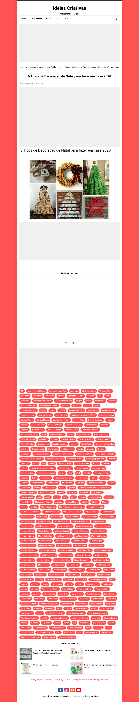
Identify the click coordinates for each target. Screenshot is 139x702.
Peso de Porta (67, 589)
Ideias (47, 497)
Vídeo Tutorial (49, 637)
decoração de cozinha (105, 454)
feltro (34, 478)
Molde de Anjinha (108, 517)
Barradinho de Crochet (49, 406)
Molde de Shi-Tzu (83, 555)
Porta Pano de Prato (28, 604)
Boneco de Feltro (55, 425)
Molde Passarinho (28, 570)
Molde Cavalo (56, 517)
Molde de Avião (27, 521)
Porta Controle (109, 594)
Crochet (101, 449)
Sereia (57, 623)
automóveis (100, 401)
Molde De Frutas (62, 541)
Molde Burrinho (91, 512)
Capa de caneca (103, 439)
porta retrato (81, 604)
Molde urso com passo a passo (45, 665)
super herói (84, 623)
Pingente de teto (102, 589)
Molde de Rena (66, 555)
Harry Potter (97, 492)
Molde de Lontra (96, 546)
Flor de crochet (37, 483)
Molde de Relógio (49, 555)
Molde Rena (109, 570)
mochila (34, 507)
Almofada (37, 396)
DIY (43, 463)
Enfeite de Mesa (65, 468)
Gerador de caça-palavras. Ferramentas (94, 488)
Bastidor (65, 406)
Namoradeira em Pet (98, 579)
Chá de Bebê (86, 444)
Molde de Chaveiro (80, 531)
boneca (62, 410)
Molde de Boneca (61, 521)
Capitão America (59, 444)
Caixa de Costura (101, 434)
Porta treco (110, 604)
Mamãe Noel (26, 502)
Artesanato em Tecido (42, 401)
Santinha (34, 623)
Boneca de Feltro (27, 415)
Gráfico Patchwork (47, 492)
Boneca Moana (43, 420)
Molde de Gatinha (28, 546)
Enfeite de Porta (98, 468)
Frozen (37, 488)
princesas (49, 608)
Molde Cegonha (72, 517)
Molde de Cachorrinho (45, 526)
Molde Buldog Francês (72, 512)
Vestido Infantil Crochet (30, 637)
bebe (97, 406)
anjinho (61, 396)
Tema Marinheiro (75, 628)
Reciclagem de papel (76, 613)
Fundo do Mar (49, 488)
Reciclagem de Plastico (98, 613)
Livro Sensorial (95, 497)
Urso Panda (68, 632)
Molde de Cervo (44, 531)
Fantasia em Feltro (102, 473)
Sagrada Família (110, 618)
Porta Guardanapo (68, 599)
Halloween (84, 492)
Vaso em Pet (106, 632)
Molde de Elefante (98, 536)
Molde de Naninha (47, 550)
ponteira (36, 594)
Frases (111, 483)
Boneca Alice (93, 410)
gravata (61, 492)
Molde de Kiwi (80, 546)
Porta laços (84, 599)
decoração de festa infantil (31, 459)
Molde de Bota (98, 521)
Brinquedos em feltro (29, 434)
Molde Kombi (73, 565)
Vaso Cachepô (91, 632)
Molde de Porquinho (103, 550)
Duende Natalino (82, 463)
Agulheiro (74, 391)
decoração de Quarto (55, 459)
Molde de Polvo (85, 550)
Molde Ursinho (104, 574)
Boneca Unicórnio (95, 420)
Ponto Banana (49, 594)
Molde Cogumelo (48, 507)
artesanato (25, 401)
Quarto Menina (106, 608)
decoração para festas (95, 459)
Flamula (24, 483)
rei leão (44, 618)
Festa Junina (82, 478)
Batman (87, 406)
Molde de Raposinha (29, 555)
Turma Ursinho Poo (44, 632)
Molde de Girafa (64, 546)
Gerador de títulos (28, 492)
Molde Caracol (107, 512)
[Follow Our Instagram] (66, 690)
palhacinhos (57, 584)
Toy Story (98, 628)
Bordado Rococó (54, 430)
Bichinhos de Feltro (28, 410)
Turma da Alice (27, 632)
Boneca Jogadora (106, 415)
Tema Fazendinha (57, 628)
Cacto (70, 434)
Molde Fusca (43, 565)
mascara (58, 502)
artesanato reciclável (64, 401)
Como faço (52, 449)
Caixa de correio (83, 434)
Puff (59, 608)
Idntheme (95, 696)
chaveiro (24, 449)
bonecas (110, 420)
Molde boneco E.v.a (51, 512)
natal (112, 579)
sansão (24, 623)
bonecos (104, 425)
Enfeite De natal (82, 468)
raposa (39, 613)
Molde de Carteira (103, 526)
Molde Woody (26, 579)
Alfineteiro (25, 396)
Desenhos (25, 463)
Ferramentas (45, 478)
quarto (94, 608)
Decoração (25, 454)
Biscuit (43, 410)
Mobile (23, 507)
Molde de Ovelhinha (67, 550)
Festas (93, 478)
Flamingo (104, 478)
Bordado (24, 430)
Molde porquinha (76, 570)
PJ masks (25, 594)
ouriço (45, 584)
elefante (106, 463)
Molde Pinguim (60, 570)
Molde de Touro (27, 560)
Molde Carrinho (27, 517)
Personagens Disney (50, 589)
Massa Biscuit (72, 502)
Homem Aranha (27, 497)
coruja (80, 449)
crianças (90, 449)
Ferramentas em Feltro (63, 478)
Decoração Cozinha (42, 454)
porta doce (39, 599)
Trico (108, 628)
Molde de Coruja (27, 536)
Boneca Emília (61, 415)
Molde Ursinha (88, 574)
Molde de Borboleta (80, 521)
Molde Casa (42, 517)
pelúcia (24, 589)
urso (58, 632)
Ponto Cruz (63, 594)
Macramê (108, 497)
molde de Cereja (27, 531)
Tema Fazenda (40, 628)
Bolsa (52, 410)
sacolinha (96, 618)
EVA (70, 473)
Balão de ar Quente (28, 406)
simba (66, 623)
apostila (91, 396)
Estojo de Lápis (27, 473)
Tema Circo (25, 628)
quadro (68, 608)
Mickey (84, 502)
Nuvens (24, 584)
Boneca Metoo (27, 420)
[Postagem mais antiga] (73, 342)
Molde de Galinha (90, 517)
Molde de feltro (45, 541)
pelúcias (34, 589)
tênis (88, 628)
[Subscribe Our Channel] (78, 690)
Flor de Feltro (53, 483)
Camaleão (43, 439)
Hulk (39, 497)
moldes (39, 579)
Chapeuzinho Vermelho (105, 444)
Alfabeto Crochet (89, 391)
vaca (79, 632)
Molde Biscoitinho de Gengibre (71, 507)
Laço (73, 497)
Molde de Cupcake (64, 536)
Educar (96, 463)
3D (22, 391)
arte (99, 396)
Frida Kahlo (25, 488)
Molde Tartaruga (55, 574)
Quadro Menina (81, 608)
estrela (61, 473)
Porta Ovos (111, 599)
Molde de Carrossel (84, 526)
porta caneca (77, 594)
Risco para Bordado (59, 618)
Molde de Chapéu (62, 531)
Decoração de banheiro (63, 454)
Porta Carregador (93, 594)
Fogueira (80, 483)
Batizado (76, 406)
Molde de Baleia (44, 521)
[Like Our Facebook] (60, 690)
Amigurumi (49, 396)
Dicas (35, 463)
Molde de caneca (65, 526)
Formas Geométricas (96, 483)
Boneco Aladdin (37, 425)
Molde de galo (96, 541)
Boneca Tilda (78, 420)
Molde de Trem (44, 560)
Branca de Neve (72, 430)
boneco (24, 425)
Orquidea (34, 584)
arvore (88, 401)
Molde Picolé (45, 570)
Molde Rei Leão (94, 570)
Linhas (82, 497)
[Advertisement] (69, 43)
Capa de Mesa (43, 444)
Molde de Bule (26, 526)
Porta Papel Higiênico (49, 604)
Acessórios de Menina (36, 391)
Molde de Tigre (101, 555)
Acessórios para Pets (57, 391)
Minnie (105, 502)
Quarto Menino (27, 613)
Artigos (79, 401)
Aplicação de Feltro (75, 396)
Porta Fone (52, 599)
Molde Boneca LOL (95, 507)
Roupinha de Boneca (80, 618)
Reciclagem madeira (29, 618)
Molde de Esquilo (28, 541)
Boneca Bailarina (108, 410)
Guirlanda (72, 492)
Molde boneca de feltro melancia (97, 650)
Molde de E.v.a (81, 536)
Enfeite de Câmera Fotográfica (43, 468)
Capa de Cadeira (68, 439)
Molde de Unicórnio (62, 560)
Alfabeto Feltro (106, 391)
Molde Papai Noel (103, 565)
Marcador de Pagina (43, 502)
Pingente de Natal (84, 589)
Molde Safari (26, 574)
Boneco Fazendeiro (73, 425)
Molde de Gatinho (46, 546)
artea (108, 396)
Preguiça (37, 608)
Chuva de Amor (38, 449)
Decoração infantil (75, 459)
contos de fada (67, 449)
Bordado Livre (37, 430)
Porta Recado (67, 604)
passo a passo (93, 584)
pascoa (69, 584)
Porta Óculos (98, 599)
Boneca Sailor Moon (61, 420)
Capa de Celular (27, 444)
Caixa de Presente (28, 439)
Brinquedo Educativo (90, 430)
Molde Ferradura (27, 565)
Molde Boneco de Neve (30, 512)
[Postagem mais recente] (66, 342)
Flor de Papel (67, 483)
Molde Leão (87, 565)
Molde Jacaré (58, 565)
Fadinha (87, 473)
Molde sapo (40, 574)
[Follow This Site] (72, 690)
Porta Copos (26, 599)
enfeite (23, 468)
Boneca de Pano (45, 415)
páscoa (79, 584)
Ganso (61, 488)
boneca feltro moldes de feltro (83, 415)
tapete (111, 623)
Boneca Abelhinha (76, 410)
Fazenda (24, 478)
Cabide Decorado (57, 434)
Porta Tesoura (96, 604)
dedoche (112, 459)
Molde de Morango (28, 550)
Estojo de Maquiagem (46, 473)
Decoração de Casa (84, 454)
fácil (78, 473)
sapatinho (46, 623)
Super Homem (99, 623)
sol (74, 623)
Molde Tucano (72, 574)
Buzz (44, 434)
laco (65, 497)
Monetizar (68, 579)
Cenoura (73, 444)
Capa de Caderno (86, 439)
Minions (95, 502)
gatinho (72, 488)
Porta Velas (25, 608)
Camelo (54, 439)
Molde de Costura (45, 536)
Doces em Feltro (65, 463)
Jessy (56, 497)
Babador (112, 401)
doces (51, 463)
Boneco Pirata (91, 425)
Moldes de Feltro (53, 579)
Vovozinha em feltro (67, 637)
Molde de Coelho (98, 531)
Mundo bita (81, 579)
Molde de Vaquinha (81, 560)
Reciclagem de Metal (55, 613)
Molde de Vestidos (101, 560)
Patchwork (107, 584)
